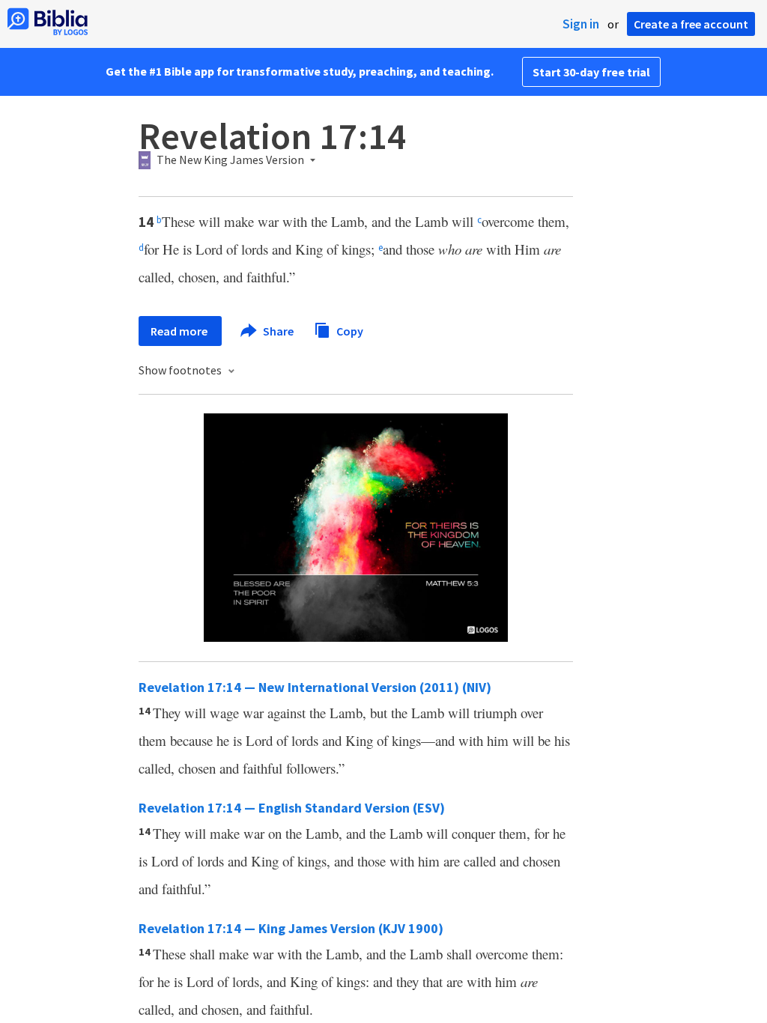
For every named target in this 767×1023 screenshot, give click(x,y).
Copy (348, 330)
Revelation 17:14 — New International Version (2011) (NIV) (315, 687)
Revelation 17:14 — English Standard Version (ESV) (292, 807)
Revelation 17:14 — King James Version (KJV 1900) (291, 928)
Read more (180, 331)
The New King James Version (230, 160)
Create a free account (691, 23)
